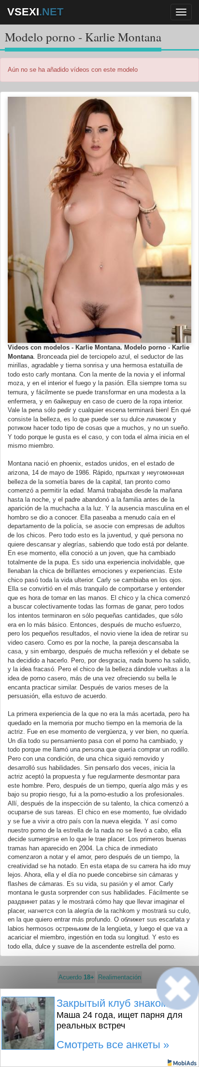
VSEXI (35, 12)
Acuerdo (76, 977)
